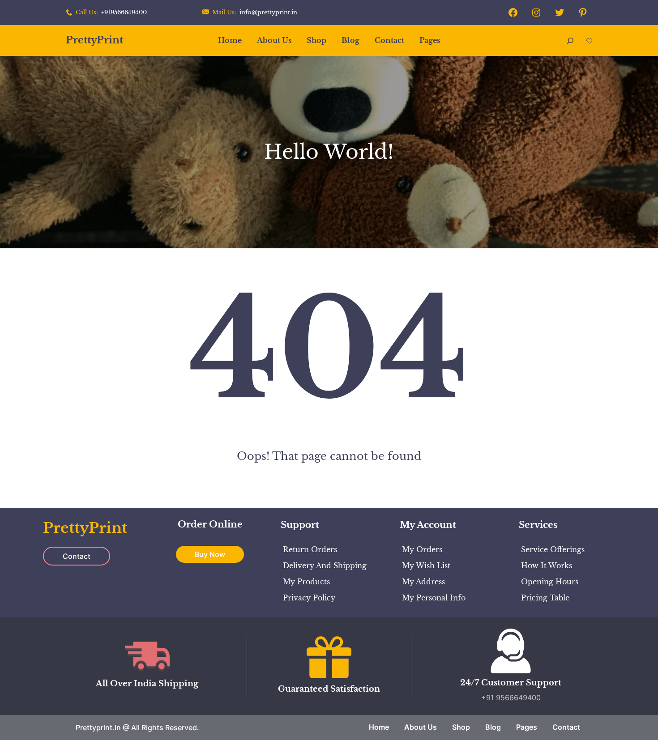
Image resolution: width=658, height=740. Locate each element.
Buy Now (210, 554)
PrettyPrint (94, 40)
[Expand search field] (570, 40)
